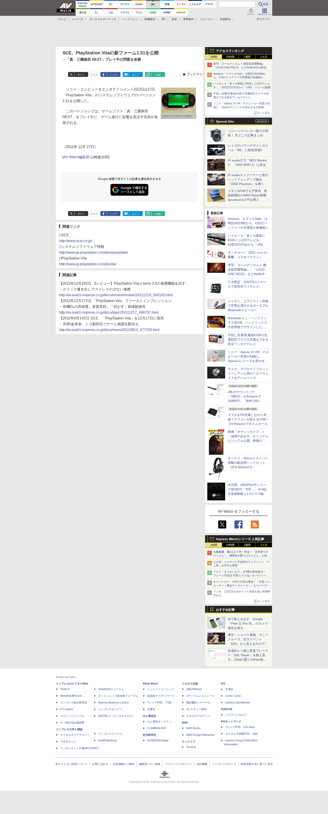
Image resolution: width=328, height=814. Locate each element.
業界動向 (188, 19)
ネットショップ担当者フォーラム (118, 695)
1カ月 (263, 56)
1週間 (247, 56)
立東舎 (151, 709)
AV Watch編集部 (76, 157)
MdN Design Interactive (200, 734)
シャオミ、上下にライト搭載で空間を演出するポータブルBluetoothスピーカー (248, 305)
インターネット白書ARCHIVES (79, 748)
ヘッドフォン (130, 19)
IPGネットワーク (231, 721)
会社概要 (202, 764)
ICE (223, 683)
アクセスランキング (230, 51)
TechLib (191, 747)
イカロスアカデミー (198, 715)
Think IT (65, 689)
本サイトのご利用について (71, 764)
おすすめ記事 (225, 609)
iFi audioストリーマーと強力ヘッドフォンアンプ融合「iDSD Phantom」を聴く (248, 179)
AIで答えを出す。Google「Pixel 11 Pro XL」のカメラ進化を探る (248, 623)
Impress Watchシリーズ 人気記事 (240, 539)
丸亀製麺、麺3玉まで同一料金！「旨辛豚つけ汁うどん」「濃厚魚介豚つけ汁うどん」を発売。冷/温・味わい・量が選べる (240, 555)
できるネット (68, 741)
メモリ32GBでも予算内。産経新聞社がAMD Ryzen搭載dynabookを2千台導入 (247, 195)
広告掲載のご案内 (123, 764)
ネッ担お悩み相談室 (72, 722)
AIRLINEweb (194, 689)
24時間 (230, 56)
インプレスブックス (110, 733)
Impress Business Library (113, 702)
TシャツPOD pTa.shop (240, 727)
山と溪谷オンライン (159, 721)
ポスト (81, 74)
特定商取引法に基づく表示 (257, 764)
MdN (185, 722)
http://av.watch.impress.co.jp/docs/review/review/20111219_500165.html (116, 295)
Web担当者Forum (71, 695)
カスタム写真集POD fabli (241, 733)
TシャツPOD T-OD (159, 702)
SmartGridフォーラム (111, 689)
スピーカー (207, 19)
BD (163, 19)
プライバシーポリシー (178, 764)
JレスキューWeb (196, 709)
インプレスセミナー (110, 709)
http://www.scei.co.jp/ (75, 241)
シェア (113, 74)
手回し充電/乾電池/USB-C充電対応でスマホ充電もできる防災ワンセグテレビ (248, 339)
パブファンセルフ (236, 714)
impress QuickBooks (237, 702)
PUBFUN (226, 709)
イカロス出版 (190, 683)
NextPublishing (107, 740)
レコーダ (77, 19)
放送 (174, 19)
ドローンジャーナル (72, 715)
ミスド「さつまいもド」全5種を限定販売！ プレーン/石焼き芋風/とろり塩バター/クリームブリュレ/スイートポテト (241, 575)
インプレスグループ (224, 764)
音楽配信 (225, 19)
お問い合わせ (100, 764)
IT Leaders (66, 709)
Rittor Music (150, 683)
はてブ (135, 74)
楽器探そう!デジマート (161, 695)
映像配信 (150, 19)
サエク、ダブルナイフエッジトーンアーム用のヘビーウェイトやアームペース (248, 373)
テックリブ (188, 741)
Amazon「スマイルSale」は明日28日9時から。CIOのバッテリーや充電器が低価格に (248, 223)
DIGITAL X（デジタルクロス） (116, 715)
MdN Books (193, 728)
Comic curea (233, 695)
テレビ (62, 19)
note (158, 74)
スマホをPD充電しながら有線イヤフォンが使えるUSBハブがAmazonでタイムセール (248, 419)
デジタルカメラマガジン (75, 734)
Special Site (225, 121)
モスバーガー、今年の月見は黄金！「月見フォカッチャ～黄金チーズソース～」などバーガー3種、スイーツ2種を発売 (241, 585)
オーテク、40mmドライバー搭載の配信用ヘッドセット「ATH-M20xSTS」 (248, 462)
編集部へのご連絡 (149, 764)
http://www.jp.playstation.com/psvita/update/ (93, 252)
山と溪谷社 (149, 715)
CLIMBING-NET (156, 728)
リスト (94, 74)
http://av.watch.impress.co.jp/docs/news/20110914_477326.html (109, 330)
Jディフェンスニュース (200, 695)
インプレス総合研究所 (73, 702)
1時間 (213, 56)
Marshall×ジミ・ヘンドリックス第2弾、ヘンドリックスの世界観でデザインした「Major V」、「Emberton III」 (247, 327)
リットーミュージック (160, 689)
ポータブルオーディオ (102, 19)
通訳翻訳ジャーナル (198, 702)
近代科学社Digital (157, 740)
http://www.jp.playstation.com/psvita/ (87, 264)
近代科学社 (149, 734)
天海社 (229, 689)
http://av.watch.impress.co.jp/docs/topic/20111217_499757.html (108, 312)
